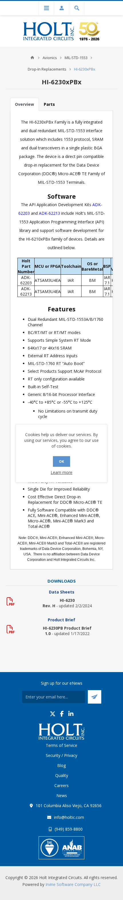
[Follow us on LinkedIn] (71, 714)
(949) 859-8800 (69, 829)
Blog (61, 765)
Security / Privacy (61, 755)
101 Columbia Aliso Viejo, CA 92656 (69, 805)
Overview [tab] (24, 104)
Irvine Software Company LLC (73, 884)
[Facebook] (62, 714)
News (61, 795)
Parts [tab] (49, 104)
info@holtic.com (69, 817)
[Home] (32, 57)
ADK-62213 (49, 213)
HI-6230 (67, 600)
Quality (61, 775)
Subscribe (94, 697)
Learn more (61, 472)
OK (61, 461)
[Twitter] (52, 714)
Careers (61, 785)
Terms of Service (61, 745)
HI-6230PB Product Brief (67, 628)
